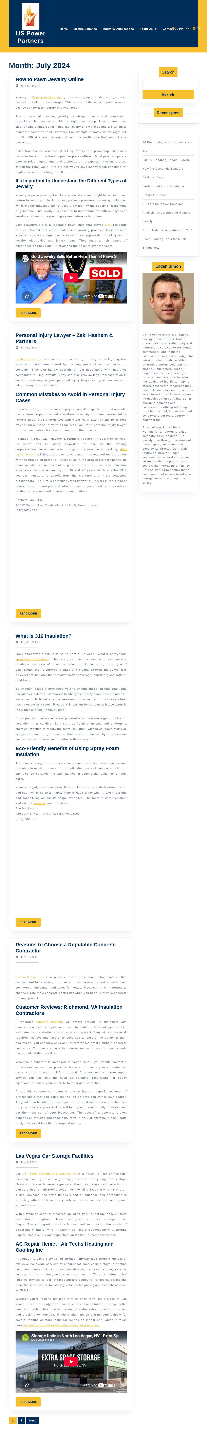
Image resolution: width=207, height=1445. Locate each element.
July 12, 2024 (29, 642)
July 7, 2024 (28, 1162)
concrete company (50, 1021)
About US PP (148, 28)
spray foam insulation (32, 659)
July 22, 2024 (29, 347)
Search (168, 72)
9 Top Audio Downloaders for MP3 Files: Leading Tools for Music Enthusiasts (167, 239)
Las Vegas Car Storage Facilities (55, 1156)
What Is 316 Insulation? (44, 636)
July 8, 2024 (28, 957)
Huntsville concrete (30, 977)
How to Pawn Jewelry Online (50, 79)
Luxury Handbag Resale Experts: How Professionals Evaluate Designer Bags (167, 168)
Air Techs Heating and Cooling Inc (49, 1173)
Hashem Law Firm (29, 359)
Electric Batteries (85, 28)
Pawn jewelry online (47, 97)
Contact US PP (173, 28)
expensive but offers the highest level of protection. (61, 1325)
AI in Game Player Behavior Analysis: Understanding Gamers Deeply (167, 212)
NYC (108, 224)
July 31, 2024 (29, 85)
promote (39, 803)
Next (32, 1420)
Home (64, 28)
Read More (30, 314)
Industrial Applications (118, 28)
